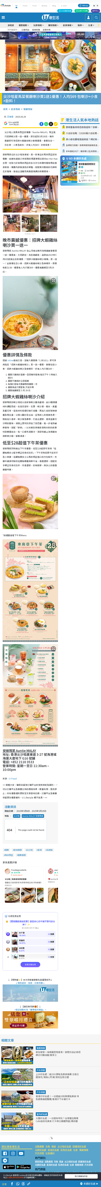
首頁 (5, 109)
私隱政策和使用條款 (15, 1177)
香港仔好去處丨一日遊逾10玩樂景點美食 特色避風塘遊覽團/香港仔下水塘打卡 (57, 1097)
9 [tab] (50, 35)
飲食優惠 (18, 849)
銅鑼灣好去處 (79, 1146)
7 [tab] (44, 35)
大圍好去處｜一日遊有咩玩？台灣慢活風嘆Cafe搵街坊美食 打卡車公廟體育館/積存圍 (57, 1120)
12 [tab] (57, 35)
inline (10, 360)
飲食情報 (15, 109)
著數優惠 (22, 855)
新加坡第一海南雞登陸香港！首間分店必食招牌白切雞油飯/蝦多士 (58, 1053)
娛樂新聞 (36, 29)
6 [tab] (57, 32)
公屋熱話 (25, 29)
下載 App (85, 5)
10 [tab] (52, 35)
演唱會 (11, 25)
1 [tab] (44, 32)
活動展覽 (39, 1146)
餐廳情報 (27, 109)
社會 (75, 1149)
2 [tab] (47, 32)
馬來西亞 (9, 855)
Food (34, 5)
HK (16, 5)
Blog (54, 5)
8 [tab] (47, 35)
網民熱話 (39, 1161)
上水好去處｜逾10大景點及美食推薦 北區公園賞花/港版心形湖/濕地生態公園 (57, 1075)
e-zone (64, 5)
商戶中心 (95, 11)
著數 (7, 849)
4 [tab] (52, 32)
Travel (25, 5)
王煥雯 (10, 116)
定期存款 (47, 29)
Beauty (44, 5)
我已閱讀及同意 (81, 1176)
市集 (48, 1146)
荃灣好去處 (53, 1149)
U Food (13, 778)
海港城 (50, 849)
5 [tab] (55, 32)
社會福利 (50, 1153)
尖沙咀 (17, 815)
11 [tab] (55, 35)
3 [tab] (50, 32)
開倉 (54, 1146)
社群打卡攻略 (83, 11)
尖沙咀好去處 (64, 1146)
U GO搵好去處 (66, 11)
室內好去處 (42, 1114)
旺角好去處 (66, 1149)
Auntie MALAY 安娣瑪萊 (32, 815)
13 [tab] (51, 39)
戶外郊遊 (41, 1070)
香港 (40, 849)
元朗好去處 (40, 1149)
